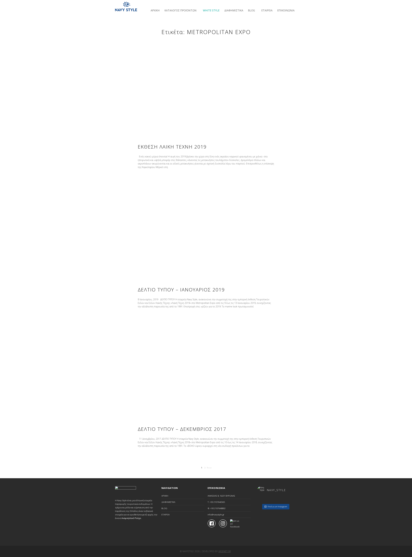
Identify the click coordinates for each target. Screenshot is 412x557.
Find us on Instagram (277, 506)
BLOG (164, 508)
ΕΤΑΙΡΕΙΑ (165, 514)
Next (209, 468)
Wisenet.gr (224, 551)
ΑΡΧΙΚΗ (164, 495)
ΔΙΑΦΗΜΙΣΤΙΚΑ (168, 502)
